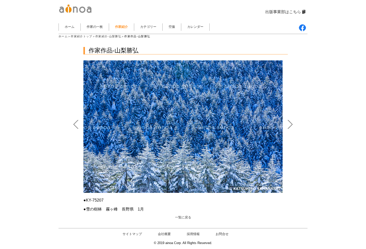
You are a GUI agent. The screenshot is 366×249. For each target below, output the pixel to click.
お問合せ (222, 234)
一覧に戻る (183, 217)
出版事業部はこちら (283, 12)
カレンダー (195, 27)
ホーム (69, 27)
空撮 (172, 27)
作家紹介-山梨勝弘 (108, 36)
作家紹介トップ (81, 36)
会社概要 (164, 234)
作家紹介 (121, 27)
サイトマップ (132, 234)
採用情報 (193, 234)
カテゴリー (148, 27)
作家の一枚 (95, 27)
